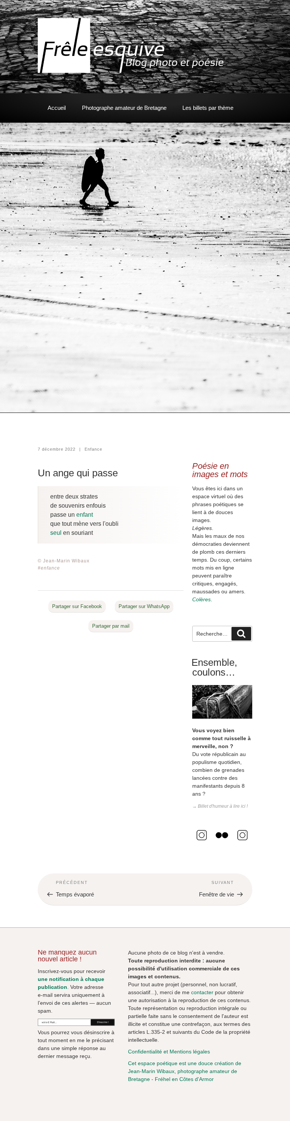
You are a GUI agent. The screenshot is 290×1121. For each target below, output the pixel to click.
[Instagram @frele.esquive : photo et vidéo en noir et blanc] (201, 843)
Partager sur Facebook (77, 606)
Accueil (57, 108)
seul (56, 533)
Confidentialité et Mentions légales (169, 1052)
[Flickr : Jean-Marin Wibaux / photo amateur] (222, 843)
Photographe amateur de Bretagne (124, 108)
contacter (202, 992)
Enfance (93, 449)
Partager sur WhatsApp (144, 606)
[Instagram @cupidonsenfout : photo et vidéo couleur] (242, 843)
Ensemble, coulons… (214, 667)
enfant (84, 514)
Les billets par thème (207, 108)
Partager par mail (111, 626)
